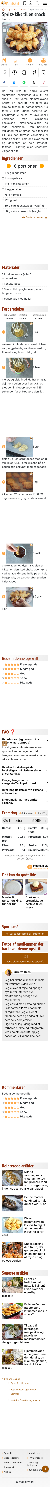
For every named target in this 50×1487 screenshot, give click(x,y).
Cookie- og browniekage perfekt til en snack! (34, 902)
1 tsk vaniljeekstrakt (17, 183)
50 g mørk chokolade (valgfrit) (24, 211)
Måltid (14, 1400)
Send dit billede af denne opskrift (25, 961)
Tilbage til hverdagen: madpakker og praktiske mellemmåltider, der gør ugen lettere (23, 1334)
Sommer (15, 1393)
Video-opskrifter (12, 1458)
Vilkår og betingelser (32, 1463)
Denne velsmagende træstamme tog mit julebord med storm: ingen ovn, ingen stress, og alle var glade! (25, 1180)
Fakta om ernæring (36, 217)
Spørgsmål (9, 1467)
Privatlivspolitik (36, 1458)
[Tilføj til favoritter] (43, 72)
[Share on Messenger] (14, 83)
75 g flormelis (13, 194)
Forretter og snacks (30, 1400)
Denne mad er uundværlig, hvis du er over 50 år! (35, 1200)
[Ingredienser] (4, 743)
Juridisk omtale (36, 1470)
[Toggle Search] (37, 3)
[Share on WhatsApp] (24, 83)
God (22, 673)
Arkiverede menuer (13, 1462)
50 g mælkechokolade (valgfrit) (24, 205)
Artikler (7, 1472)
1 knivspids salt (14, 178)
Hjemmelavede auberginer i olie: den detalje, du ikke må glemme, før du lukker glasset (24, 1359)
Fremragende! (28, 664)
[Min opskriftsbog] (24, 3)
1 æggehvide (13, 189)
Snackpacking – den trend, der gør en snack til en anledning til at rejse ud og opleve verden (24, 1252)
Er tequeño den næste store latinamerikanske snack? (35, 1309)
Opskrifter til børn (20, 1383)
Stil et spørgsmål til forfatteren (26, 933)
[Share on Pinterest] (44, 83)
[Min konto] (30, 3)
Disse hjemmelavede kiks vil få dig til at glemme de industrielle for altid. (23, 1227)
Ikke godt (25, 682)
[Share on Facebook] (4, 83)
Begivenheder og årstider (23, 1389)
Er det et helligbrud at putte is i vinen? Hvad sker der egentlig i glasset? (23, 1287)
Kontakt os (34, 1453)
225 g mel (11, 200)
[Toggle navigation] (45, 3)
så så (23, 678)
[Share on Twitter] (34, 83)
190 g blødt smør (15, 173)
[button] (5, 39)
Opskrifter (9, 1453)
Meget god (26, 669)
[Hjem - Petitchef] (3, 9)
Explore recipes (12, 1379)
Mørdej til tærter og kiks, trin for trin (12, 901)
